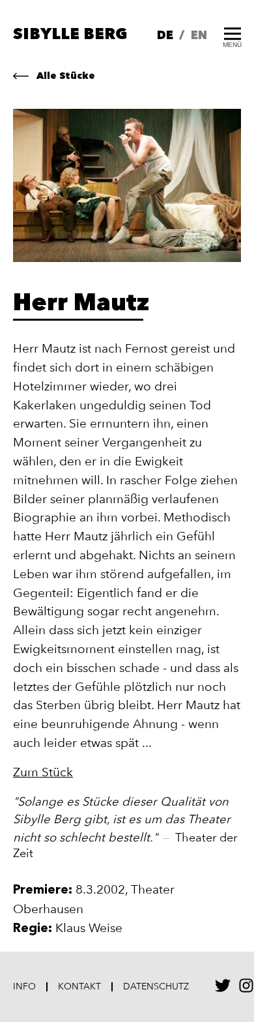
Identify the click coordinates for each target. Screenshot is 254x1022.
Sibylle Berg (70, 35)
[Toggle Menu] (232, 32)
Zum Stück (43, 772)
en (199, 36)
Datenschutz (156, 986)
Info (24, 986)
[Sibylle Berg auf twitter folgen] (223, 989)
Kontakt (79, 986)
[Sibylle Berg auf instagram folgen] (246, 989)
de (165, 36)
